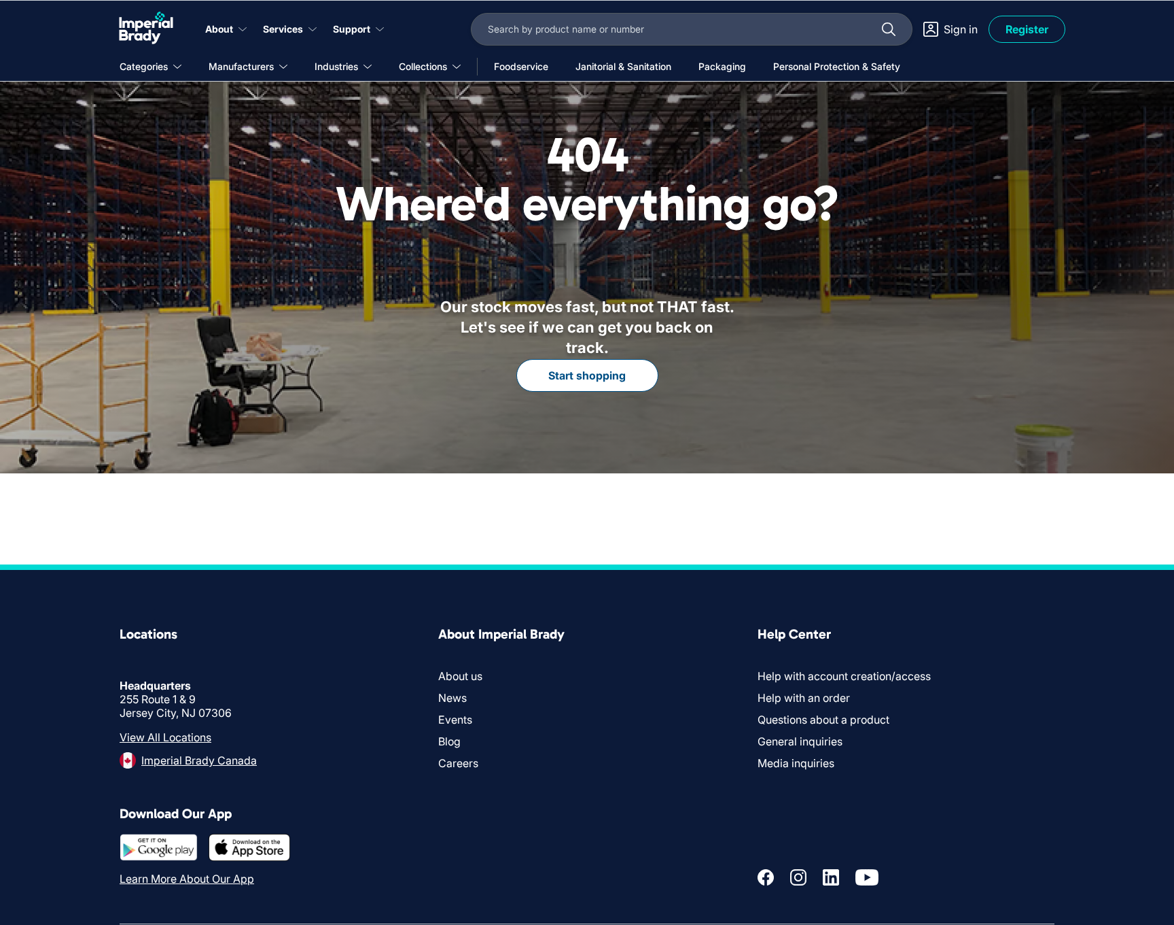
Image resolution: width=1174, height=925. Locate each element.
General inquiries (800, 741)
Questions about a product (823, 719)
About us (460, 676)
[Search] (888, 29)
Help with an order (804, 698)
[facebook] (766, 877)
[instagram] (798, 877)
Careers (458, 763)
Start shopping (587, 375)
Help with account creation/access (844, 676)
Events (455, 719)
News (452, 698)
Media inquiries (796, 763)
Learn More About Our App (187, 879)
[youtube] (866, 877)
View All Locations (165, 737)
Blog (449, 741)
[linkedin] (831, 877)
